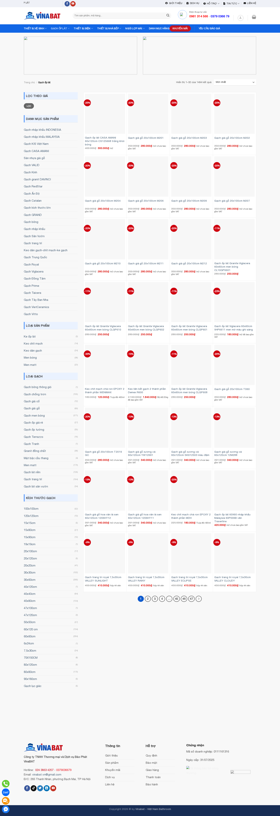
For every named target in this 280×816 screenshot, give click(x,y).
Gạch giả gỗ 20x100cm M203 (189, 137)
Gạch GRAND (33, 214)
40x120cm (30, 586)
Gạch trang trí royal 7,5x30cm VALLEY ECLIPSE (189, 579)
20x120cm (30, 558)
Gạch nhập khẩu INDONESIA (42, 129)
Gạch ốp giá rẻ (33, 422)
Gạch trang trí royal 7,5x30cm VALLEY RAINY (146, 579)
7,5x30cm (30, 650)
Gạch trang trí (33, 243)
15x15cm (29, 522)
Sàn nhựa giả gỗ (34, 158)
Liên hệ (251, 3)
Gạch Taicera (32, 292)
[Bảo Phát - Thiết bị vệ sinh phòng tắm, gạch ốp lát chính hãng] (43, 16)
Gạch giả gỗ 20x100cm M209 (189, 200)
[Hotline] (6, 783)
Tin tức (231, 3)
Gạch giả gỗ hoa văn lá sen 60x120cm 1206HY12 (101, 516)
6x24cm (29, 643)
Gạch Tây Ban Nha (36, 299)
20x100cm (30, 551)
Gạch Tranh (31, 443)
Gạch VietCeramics (36, 307)
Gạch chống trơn (35, 394)
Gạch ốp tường (34, 429)
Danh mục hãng (159, 28)
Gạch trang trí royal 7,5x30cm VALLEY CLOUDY (232, 579)
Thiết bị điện (82, 28)
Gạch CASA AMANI (36, 151)
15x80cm (29, 530)
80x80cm (29, 671)
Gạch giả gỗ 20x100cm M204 (103, 200)
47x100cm (30, 608)
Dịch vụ (194, 3)
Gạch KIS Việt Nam (36, 143)
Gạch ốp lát (59, 28)
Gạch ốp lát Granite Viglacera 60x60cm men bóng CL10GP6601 (232, 267)
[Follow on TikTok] (34, 788)
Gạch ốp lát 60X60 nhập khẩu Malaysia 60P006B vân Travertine (232, 518)
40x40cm (29, 593)
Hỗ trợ (211, 3)
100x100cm (31, 508)
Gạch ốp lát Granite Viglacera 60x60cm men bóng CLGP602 (146, 328)
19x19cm (29, 544)
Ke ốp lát (30, 336)
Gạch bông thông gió (37, 387)
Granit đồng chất (35, 450)
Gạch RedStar (33, 186)
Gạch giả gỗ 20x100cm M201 (146, 137)
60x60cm (29, 636)
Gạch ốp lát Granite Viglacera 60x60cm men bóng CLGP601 (189, 328)
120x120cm (31, 515)
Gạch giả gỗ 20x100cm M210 (103, 263)
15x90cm (29, 537)
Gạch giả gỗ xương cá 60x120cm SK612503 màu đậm (190, 453)
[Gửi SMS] (6, 801)
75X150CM (31, 657)
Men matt (30, 364)
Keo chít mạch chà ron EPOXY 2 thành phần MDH (191, 516)
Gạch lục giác (32, 686)
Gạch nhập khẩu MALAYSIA (42, 136)
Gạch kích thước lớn (37, 207)
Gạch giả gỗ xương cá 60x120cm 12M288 (228, 453)
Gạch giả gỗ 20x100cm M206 (146, 200)
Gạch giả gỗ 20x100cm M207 (232, 200)
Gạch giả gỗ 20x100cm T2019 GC (103, 453)
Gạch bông (31, 221)
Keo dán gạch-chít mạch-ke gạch (45, 250)
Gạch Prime (31, 285)
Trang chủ (29, 82)
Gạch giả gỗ (32, 408)
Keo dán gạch (33, 350)
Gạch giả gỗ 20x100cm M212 (189, 263)
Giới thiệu (175, 3)
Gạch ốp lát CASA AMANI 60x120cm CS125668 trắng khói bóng (104, 141)
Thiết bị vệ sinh (34, 28)
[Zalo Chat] (6, 792)
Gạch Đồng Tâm (35, 278)
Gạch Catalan (33, 200)
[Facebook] (6, 809)
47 (191, 598)
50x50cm (29, 622)
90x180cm (30, 679)
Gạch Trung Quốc (35, 257)
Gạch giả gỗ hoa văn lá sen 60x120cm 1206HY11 (145, 516)
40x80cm (29, 600)
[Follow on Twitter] (40, 788)
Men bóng (30, 357)
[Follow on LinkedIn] (47, 788)
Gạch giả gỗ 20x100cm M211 (146, 263)
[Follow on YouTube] (73, 4)
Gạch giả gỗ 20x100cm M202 (232, 137)
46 (184, 598)
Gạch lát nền (32, 472)
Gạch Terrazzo (33, 436)
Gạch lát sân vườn (36, 486)
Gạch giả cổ (32, 401)
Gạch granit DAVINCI (37, 179)
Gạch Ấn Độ (32, 193)
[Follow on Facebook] (67, 4)
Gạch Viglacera (33, 271)
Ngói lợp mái (133, 28)
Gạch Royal (31, 264)
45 (176, 598)
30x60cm (29, 579)
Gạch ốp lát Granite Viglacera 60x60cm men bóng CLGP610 (103, 328)
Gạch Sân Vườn (34, 236)
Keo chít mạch (33, 343)
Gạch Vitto (31, 314)
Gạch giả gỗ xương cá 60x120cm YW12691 (141, 453)
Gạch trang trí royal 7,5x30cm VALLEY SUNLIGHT (103, 579)
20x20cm (29, 565)
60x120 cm (31, 629)
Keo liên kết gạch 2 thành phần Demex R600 (147, 390)
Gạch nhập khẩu (34, 229)
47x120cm (30, 615)
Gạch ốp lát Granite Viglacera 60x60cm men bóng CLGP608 (189, 390)
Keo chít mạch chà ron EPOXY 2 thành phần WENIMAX (104, 390)
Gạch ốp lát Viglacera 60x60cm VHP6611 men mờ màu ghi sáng (233, 328)
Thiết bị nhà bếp (108, 28)
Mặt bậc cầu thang (36, 458)
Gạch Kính (30, 172)
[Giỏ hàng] (254, 17)
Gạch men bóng (34, 415)
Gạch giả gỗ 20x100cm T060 (232, 389)
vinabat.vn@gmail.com (46, 774)
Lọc (29, 106)
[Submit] (168, 16)
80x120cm (30, 664)
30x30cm (29, 572)
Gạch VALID (31, 165)
